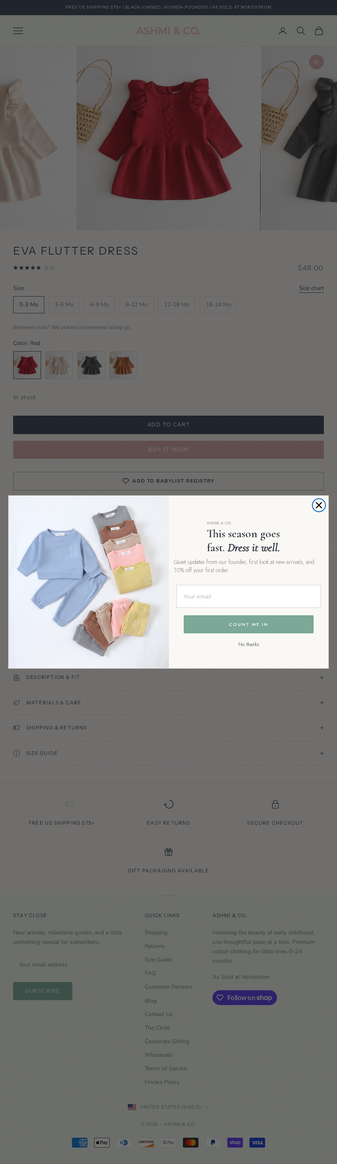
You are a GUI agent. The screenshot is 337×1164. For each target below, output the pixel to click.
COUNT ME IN (248, 624)
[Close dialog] (318, 505)
